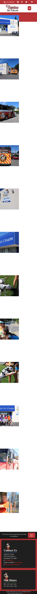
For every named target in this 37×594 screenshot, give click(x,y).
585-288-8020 (9, 560)
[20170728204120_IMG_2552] (3, 413)
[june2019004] (3, 522)
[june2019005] (4, 522)
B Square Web (26, 593)
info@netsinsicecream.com (12, 564)
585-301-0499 (18, 562)
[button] (31, 2)
